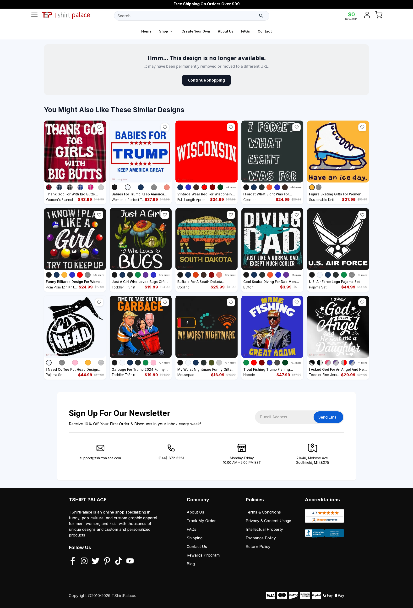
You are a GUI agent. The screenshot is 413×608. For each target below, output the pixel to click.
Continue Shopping (206, 80)
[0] (378, 15)
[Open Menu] (34, 15)
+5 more (362, 274)
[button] (99, 127)
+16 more (164, 274)
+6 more (231, 187)
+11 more (296, 362)
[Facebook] (72, 561)
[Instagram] (84, 561)
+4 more (362, 362)
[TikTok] (118, 561)
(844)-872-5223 (171, 458)
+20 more (98, 274)
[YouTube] (130, 561)
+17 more (230, 362)
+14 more (295, 187)
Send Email (328, 417)
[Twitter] (95, 561)
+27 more (164, 362)
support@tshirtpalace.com (100, 458)
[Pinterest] (107, 561)
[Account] (367, 15)
